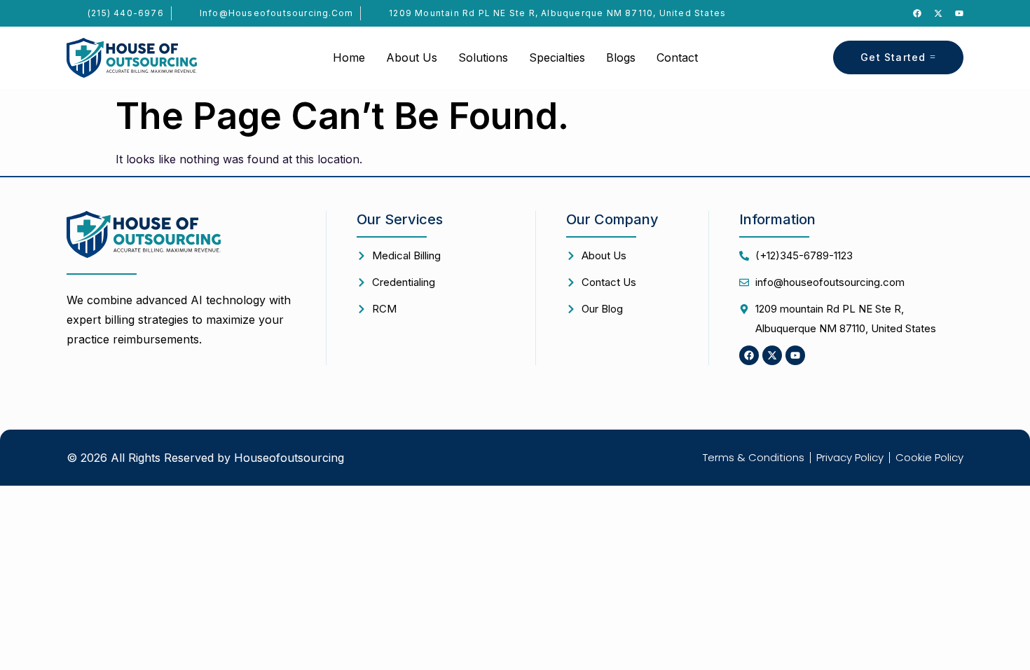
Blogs (621, 57)
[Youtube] (959, 13)
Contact (677, 57)
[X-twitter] (938, 13)
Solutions (483, 57)
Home (349, 57)
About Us (411, 57)
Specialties (557, 57)
